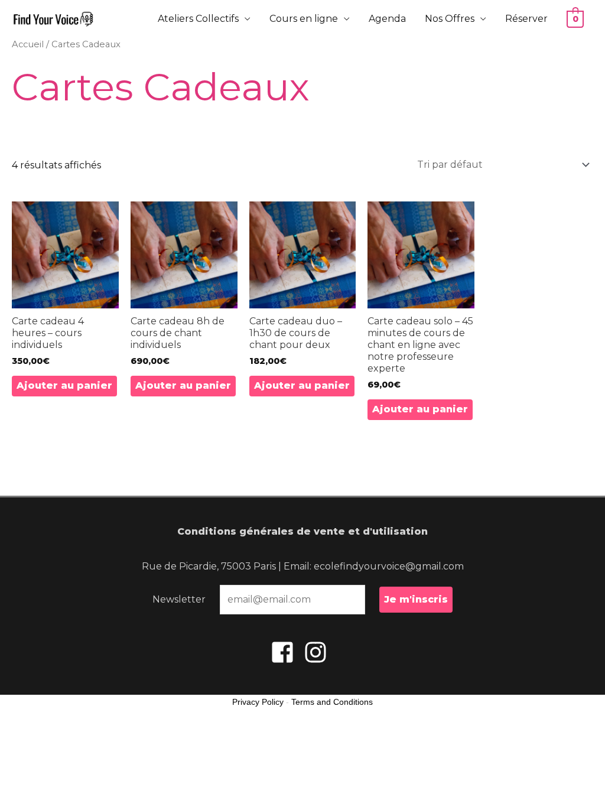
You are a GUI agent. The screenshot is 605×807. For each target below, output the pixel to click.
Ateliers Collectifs (198, 18)
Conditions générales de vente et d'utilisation (302, 531)
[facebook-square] (286, 652)
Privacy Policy (258, 702)
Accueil (28, 44)
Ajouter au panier (64, 385)
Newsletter (179, 599)
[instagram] (319, 652)
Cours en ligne (303, 18)
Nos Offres (449, 18)
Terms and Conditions (332, 702)
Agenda (387, 18)
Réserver (526, 18)
